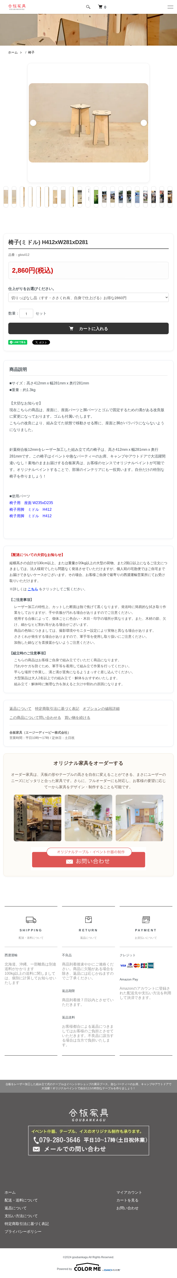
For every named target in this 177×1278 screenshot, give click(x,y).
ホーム (13, 52)
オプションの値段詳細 (101, 709)
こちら (33, 589)
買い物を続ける (77, 718)
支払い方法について (21, 1216)
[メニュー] (170, 7)
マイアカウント (129, 1192)
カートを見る (127, 1200)
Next (144, 123)
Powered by (64, 1269)
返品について (20, 709)
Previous (33, 123)
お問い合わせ (127, 1208)
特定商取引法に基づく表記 (57, 709)
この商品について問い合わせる (35, 718)
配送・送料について (21, 1200)
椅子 (31, 52)
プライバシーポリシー (23, 1232)
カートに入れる (93, 328)
